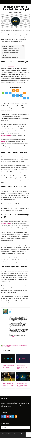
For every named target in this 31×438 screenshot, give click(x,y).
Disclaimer (24, 433)
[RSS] (16, 416)
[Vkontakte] (10, 416)
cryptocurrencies (6, 135)
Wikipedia (11, 66)
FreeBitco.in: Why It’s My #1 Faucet (8, 366)
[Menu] (2, 2)
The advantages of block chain (11, 57)
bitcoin (3, 141)
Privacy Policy (6, 434)
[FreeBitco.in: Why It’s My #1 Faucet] (8, 355)
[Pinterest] (7, 416)
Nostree (11, 336)
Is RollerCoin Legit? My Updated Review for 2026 (22, 385)
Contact (18, 434)
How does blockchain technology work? (11, 54)
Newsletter (14, 436)
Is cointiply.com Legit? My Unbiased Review (22, 367)
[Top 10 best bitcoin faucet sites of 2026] (8, 373)
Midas (10, 12)
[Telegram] (13, 416)
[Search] (28, 2)
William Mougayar (6, 223)
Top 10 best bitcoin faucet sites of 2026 (8, 384)
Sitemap (23, 434)
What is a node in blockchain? (10, 52)
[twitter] (5, 416)
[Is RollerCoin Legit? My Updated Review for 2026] (23, 373)
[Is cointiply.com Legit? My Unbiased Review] (23, 355)
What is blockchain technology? (11, 48)
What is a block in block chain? (11, 50)
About (12, 434)
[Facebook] (2, 416)
